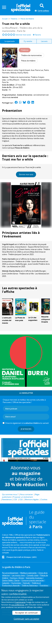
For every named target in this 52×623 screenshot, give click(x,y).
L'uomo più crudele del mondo (6, 320)
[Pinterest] (29, 103)
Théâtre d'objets (37, 77)
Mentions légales (32, 499)
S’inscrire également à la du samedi (27, 423)
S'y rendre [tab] (28, 41)
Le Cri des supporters (32, 318)
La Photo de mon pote (20, 319)
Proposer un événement (23, 497)
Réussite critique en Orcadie (45, 319)
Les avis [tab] (44, 41)
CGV (15, 499)
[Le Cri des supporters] (33, 306)
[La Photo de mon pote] (20, 307)
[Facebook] (16, 103)
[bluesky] (24, 103)
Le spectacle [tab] (10, 41)
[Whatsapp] (20, 103)
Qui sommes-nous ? (10, 494)
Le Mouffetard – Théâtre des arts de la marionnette (28, 80)
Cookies (44, 499)
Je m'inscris (26, 429)
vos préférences (17, 604)
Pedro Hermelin (9, 259)
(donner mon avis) (23, 34)
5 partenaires (20, 602)
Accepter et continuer (26, 612)
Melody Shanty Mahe (11, 271)
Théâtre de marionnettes (19, 77)
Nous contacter (26, 494)
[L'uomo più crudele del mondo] (7, 307)
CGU (21, 499)
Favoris (37, 34)
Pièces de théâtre (22, 148)
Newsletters (7, 499)
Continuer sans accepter (26, 618)
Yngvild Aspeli (8, 244)
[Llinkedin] (32, 103)
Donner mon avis (26, 174)
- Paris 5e (22, 29)
